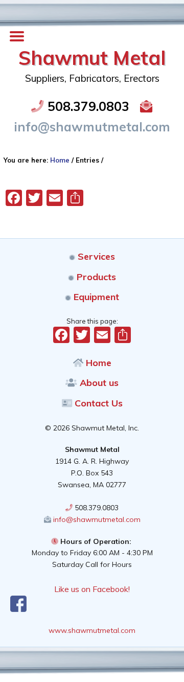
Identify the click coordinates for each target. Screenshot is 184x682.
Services (95, 256)
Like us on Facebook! (92, 589)
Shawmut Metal (92, 58)
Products (95, 277)
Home (97, 363)
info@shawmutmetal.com (96, 519)
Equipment (95, 297)
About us (98, 383)
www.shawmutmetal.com (92, 630)
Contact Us (97, 403)
